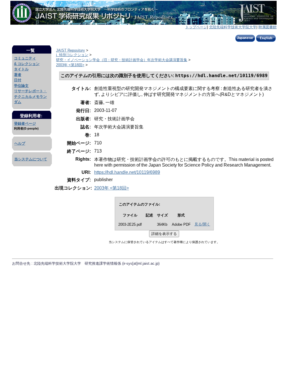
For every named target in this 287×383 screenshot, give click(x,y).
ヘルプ (19, 143)
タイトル (21, 69)
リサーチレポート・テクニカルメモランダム (30, 96)
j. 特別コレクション (72, 55)
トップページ (196, 27)
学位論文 (21, 86)
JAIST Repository (70, 50)
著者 (17, 75)
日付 (17, 80)
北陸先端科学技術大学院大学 (232, 27)
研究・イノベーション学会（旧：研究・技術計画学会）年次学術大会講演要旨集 (121, 60)
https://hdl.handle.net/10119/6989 (127, 172)
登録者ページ (25, 123)
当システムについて (30, 159)
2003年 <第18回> (70, 65)
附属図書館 (267, 27)
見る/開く (202, 224)
